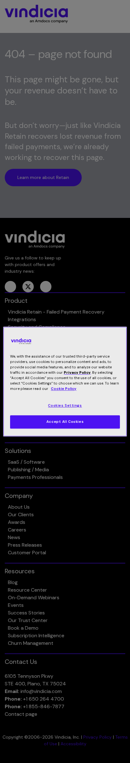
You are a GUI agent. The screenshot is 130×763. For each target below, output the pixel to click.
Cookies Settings (65, 405)
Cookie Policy (63, 388)
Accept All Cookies (65, 421)
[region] (65, 381)
